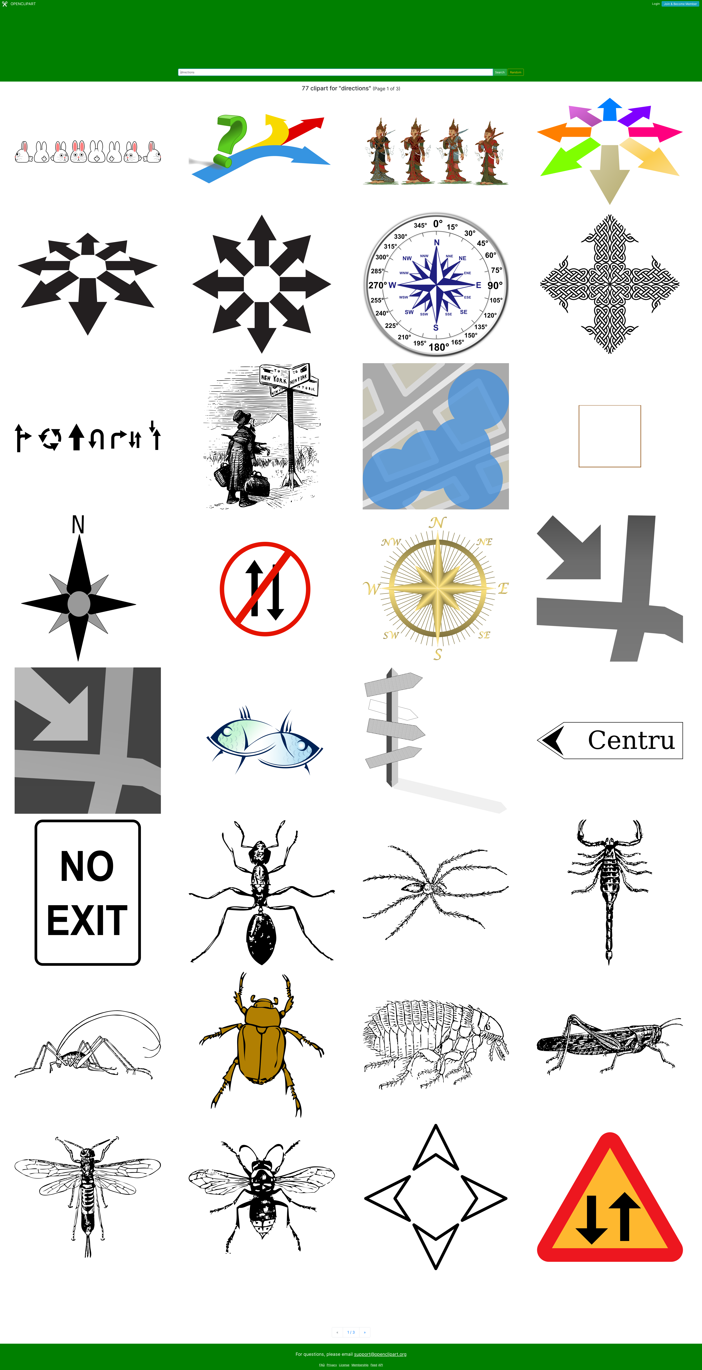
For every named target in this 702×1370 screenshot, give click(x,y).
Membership (360, 1365)
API (380, 1365)
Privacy (332, 1365)
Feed (374, 1365)
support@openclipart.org (380, 1354)
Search (500, 72)
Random (515, 72)
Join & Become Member (680, 4)
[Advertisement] (351, 38)
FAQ (322, 1365)
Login (656, 3)
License (344, 1365)
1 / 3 (351, 1332)
